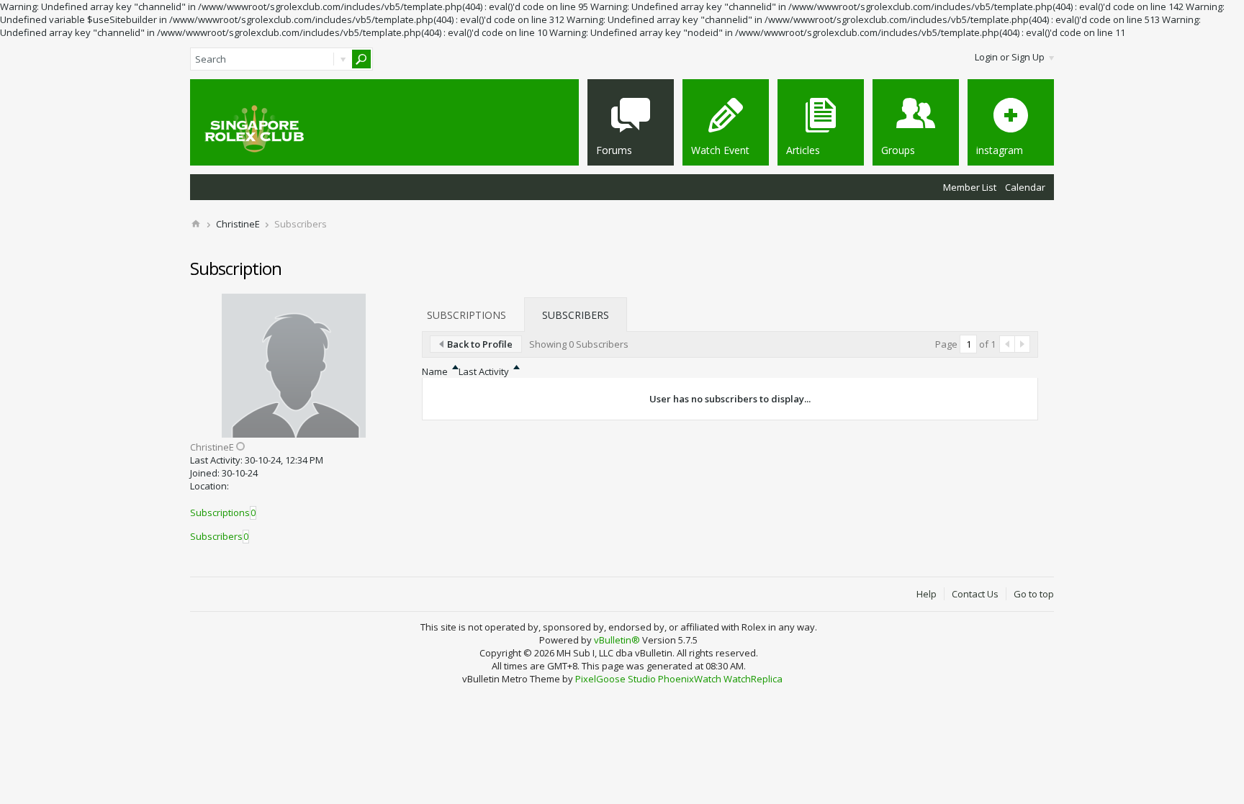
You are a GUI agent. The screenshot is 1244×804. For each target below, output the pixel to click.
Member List (969, 187)
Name (435, 371)
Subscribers (216, 536)
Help (926, 593)
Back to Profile (480, 344)
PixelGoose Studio (615, 678)
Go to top (1034, 593)
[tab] (466, 314)
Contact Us (975, 593)
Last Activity (484, 371)
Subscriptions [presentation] (466, 315)
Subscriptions (220, 512)
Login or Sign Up (1010, 56)
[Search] (361, 59)
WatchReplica (753, 678)
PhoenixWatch (689, 678)
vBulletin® (617, 639)
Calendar (1025, 187)
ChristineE (238, 223)
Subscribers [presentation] (575, 315)
